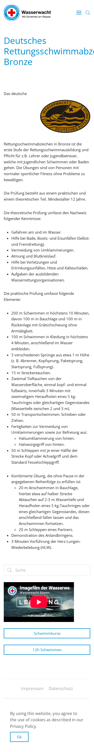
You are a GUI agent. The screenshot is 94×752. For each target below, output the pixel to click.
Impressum (32, 688)
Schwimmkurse (47, 633)
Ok (19, 736)
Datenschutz (61, 688)
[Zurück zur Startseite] (27, 12)
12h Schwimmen (47, 649)
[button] (78, 12)
